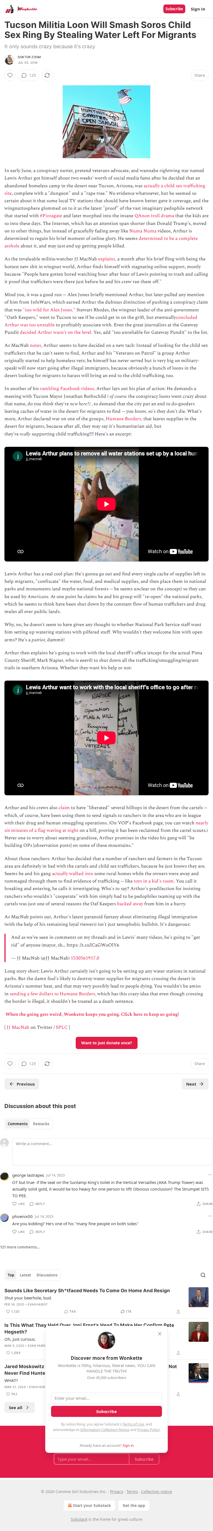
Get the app (134, 1505)
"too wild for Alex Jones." (49, 310)
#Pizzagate (51, 215)
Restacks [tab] (41, 1123)
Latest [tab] (25, 1275)
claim (64, 807)
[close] (159, 1333)
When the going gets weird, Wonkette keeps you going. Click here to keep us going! (92, 1014)
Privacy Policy (148, 1429)
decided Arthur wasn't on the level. (56, 332)
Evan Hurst (38, 1304)
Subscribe (174, 8)
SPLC (62, 1027)
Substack (79, 1519)
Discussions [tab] (47, 1275)
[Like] (10, 75)
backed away (130, 903)
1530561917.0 (85, 958)
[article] (106, 1301)
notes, (36, 345)
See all (15, 1407)
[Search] (203, 1275)
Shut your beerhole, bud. (28, 1298)
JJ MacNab (18, 1027)
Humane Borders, (124, 418)
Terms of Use (133, 1424)
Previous (26, 1084)
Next (191, 1084)
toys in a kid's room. (154, 881)
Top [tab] (11, 1275)
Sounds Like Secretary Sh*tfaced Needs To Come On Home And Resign (87, 1290)
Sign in (198, 9)
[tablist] (28, 1123)
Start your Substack (92, 1505)
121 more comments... (20, 1247)
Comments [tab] (17, 1123)
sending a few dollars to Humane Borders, (53, 993)
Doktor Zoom (29, 57)
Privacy (116, 1491)
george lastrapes (28, 1175)
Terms (132, 1491)
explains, (107, 259)
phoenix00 (22, 1216)
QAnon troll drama (154, 215)
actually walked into (72, 873)
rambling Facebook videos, (67, 388)
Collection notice (156, 1491)
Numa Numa (142, 231)
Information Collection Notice (104, 1429)
